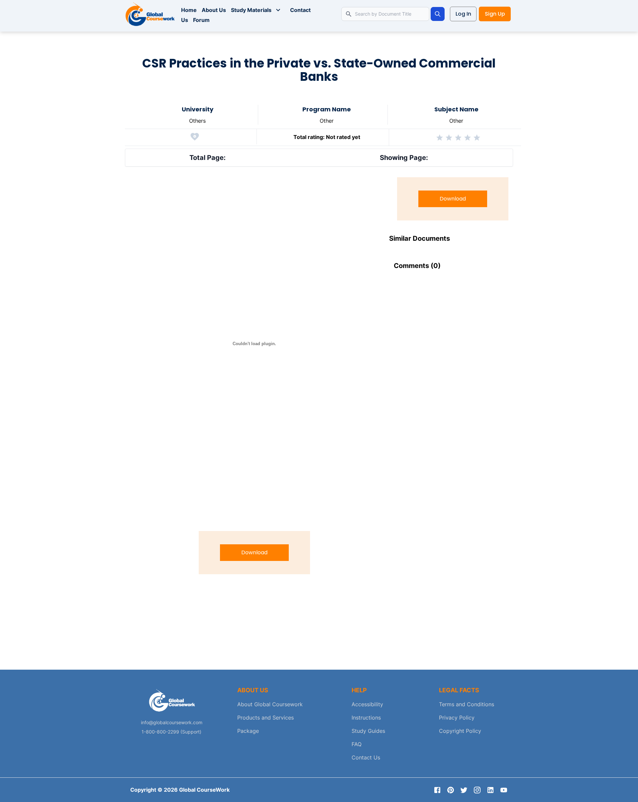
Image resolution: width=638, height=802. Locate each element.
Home (189, 10)
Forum (201, 20)
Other (327, 120)
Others (197, 120)
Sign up (495, 14)
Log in (463, 14)
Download (254, 552)
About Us (214, 10)
